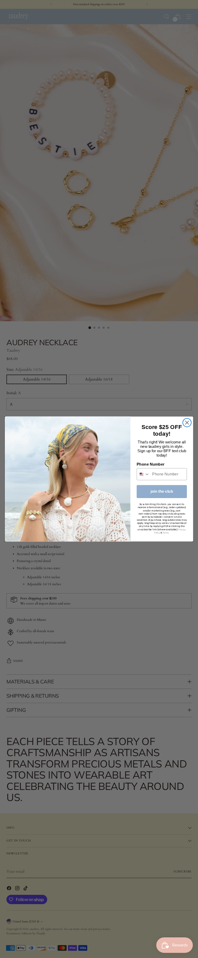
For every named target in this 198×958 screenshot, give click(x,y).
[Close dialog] (187, 422)
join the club (162, 491)
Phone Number (150, 464)
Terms (166, 532)
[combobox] (143, 474)
